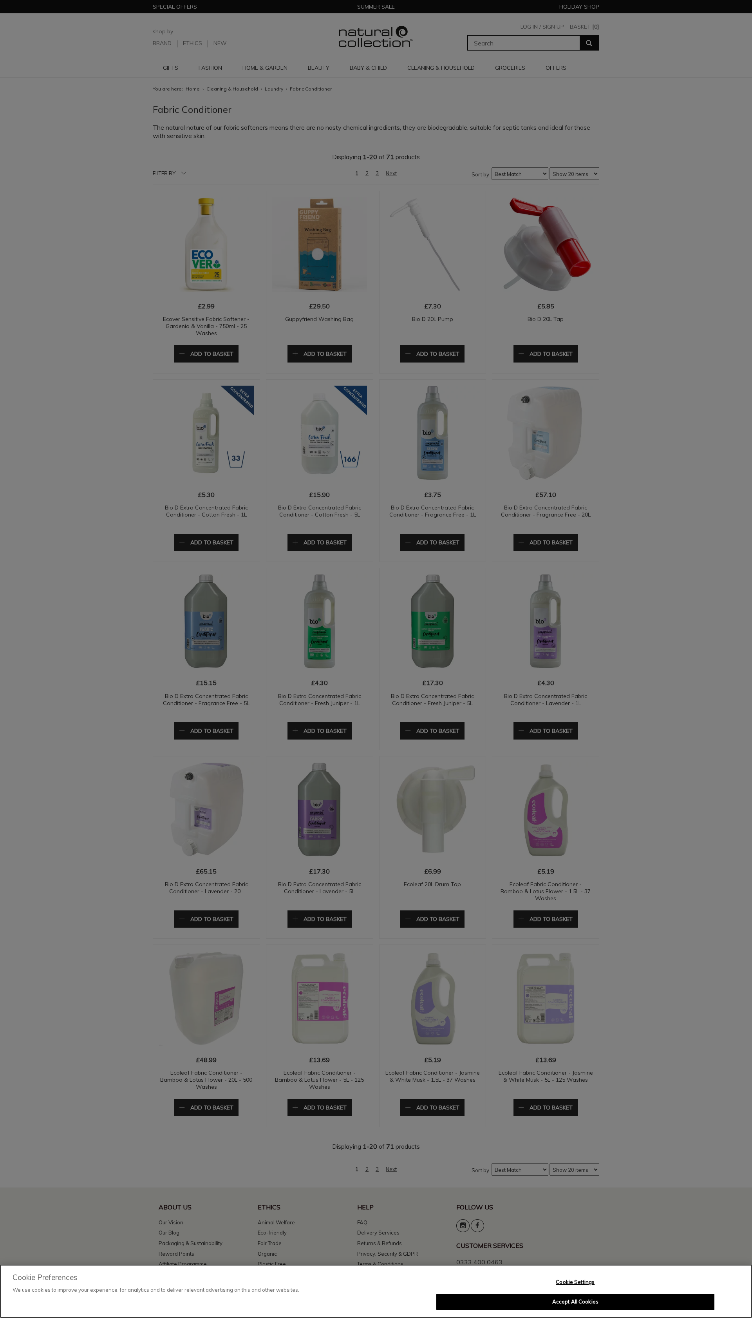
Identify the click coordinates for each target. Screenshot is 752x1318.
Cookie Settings (575, 1282)
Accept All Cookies (575, 1301)
